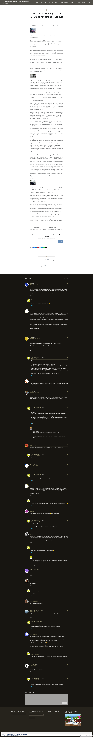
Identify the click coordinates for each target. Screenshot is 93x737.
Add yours (66, 278)
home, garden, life (34, 569)
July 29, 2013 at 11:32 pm (34, 601)
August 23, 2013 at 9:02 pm (35, 475)
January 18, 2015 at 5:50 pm (34, 311)
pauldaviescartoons (35, 532)
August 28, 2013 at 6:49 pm (35, 455)
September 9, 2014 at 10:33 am (35, 338)
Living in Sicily (42, 2)
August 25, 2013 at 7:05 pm (34, 445)
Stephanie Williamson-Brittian (37, 444)
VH (31, 299)
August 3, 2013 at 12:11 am (34, 534)
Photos (79, 2)
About (83, 2)
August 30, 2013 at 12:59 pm (35, 408)
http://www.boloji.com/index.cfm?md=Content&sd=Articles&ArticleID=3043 (46, 432)
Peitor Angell (33, 309)
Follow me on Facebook (53, 711)
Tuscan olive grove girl (36, 610)
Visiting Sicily (73, 2)
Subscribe (60, 241)
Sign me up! (32, 717)
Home (37, 2)
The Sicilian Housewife (36, 357)
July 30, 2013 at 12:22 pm (35, 591)
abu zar (31, 391)
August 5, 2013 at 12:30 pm (34, 511)
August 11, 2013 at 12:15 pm (35, 521)
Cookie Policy (19, 735)
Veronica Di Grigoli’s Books (61, 2)
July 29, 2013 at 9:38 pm (33, 634)
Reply (67, 283)
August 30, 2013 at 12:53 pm (35, 622)
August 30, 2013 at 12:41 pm (34, 392)
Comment (64, 702)
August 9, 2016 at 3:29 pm (34, 284)
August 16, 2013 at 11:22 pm (34, 465)
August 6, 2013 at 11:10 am (35, 501)
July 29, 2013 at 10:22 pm (34, 611)
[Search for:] (18, 714)
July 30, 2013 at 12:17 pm (35, 679)
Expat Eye (32, 600)
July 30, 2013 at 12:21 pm (35, 654)
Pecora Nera (33, 664)
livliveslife (32, 579)
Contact (89, 2)
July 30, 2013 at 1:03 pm (33, 570)
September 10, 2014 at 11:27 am (36, 358)
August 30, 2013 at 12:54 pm (38, 558)
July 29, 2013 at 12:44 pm (34, 665)
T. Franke (32, 633)
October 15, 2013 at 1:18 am (34, 381)
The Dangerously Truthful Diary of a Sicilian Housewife (15, 2)
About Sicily (50, 2)
